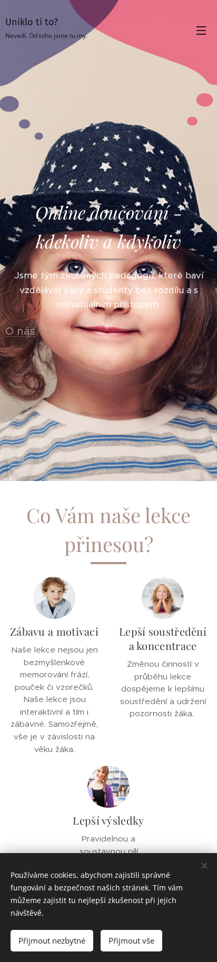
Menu (201, 30)
